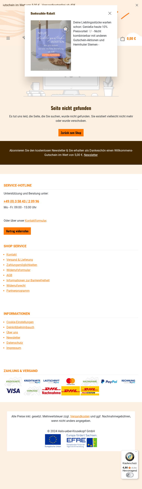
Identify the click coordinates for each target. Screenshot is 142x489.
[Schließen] (110, 13)
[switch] (129, 475)
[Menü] (136, 452)
